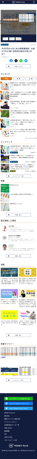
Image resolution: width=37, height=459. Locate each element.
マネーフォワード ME (10, 440)
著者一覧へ (18, 256)
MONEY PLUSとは (9, 413)
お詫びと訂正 (8, 437)
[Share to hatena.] (25, 60)
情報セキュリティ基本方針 (12, 419)
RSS (5, 434)
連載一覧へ (18, 335)
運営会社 (7, 416)
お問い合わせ (8, 428)
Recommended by (29, 138)
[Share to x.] (16, 60)
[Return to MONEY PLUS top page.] (18, 2)
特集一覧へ (18, 215)
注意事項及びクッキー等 (11, 425)
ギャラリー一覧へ (18, 380)
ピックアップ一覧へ (19, 176)
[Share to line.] (20, 60)
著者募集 (7, 431)
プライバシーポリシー (11, 422)
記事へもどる (19, 66)
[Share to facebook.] (11, 60)
